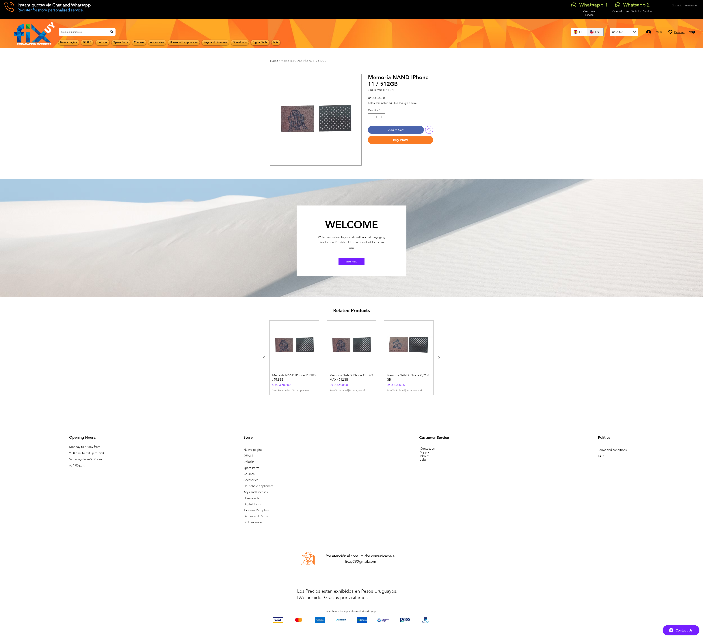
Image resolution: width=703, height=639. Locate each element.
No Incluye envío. (405, 103)
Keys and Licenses (255, 492)
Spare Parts (251, 468)
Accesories (250, 480)
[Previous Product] (264, 357)
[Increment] (382, 117)
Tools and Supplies (256, 510)
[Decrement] (371, 117)
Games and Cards (255, 516)
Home (274, 60)
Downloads (251, 498)
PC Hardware (252, 522)
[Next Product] (439, 357)
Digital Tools (252, 504)
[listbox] (624, 32)
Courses (248, 474)
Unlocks (248, 462)
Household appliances (258, 486)
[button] (624, 32)
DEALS (248, 456)
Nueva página (252, 449)
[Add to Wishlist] (429, 130)
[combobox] (87, 32)
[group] (351, 357)
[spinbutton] (376, 117)
